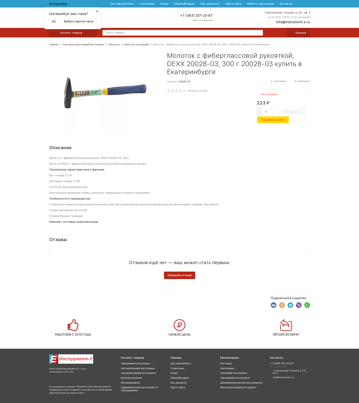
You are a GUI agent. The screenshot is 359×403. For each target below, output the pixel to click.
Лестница (226, 363)
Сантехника (227, 368)
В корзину (292, 112)
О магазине (147, 3)
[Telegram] (290, 305)
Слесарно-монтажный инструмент (84, 44)
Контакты (286, 3)
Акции (164, 3)
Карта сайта (233, 3)
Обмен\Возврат (184, 3)
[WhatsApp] (307, 305)
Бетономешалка (130, 382)
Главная (53, 44)
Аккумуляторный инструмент (138, 373)
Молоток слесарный (136, 44)
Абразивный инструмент (136, 363)
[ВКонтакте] (273, 305)
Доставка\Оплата (122, 3)
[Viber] (299, 305)
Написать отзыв (197, 90)
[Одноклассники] (282, 305)
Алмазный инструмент (233, 373)
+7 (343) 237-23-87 (196, 15)
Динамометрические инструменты (241, 382)
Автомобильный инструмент (138, 368)
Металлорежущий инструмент (238, 387)
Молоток (114, 44)
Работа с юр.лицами (260, 3)
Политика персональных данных (93, 386)
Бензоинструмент (131, 377)
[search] (258, 33)
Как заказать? (210, 3)
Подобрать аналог (273, 119)
